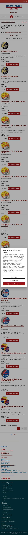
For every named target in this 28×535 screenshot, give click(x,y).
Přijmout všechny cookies (14, 284)
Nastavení (14, 277)
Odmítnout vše (14, 280)
